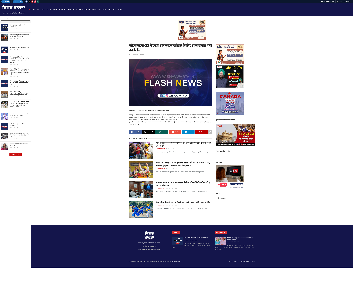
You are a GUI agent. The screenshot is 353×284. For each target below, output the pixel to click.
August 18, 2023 (133, 54)
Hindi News (6, 1)
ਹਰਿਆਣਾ (48, 9)
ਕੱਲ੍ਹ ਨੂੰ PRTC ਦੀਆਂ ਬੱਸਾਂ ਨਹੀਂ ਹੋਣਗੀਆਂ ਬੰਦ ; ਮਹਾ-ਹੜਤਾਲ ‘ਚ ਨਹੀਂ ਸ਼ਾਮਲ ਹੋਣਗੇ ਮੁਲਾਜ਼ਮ (19, 82)
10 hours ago (232, 242)
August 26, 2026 (189, 240)
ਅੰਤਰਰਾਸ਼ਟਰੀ (62, 9)
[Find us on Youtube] (32, 1)
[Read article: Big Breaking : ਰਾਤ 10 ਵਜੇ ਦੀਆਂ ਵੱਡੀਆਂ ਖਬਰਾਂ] (177, 241)
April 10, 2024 (170, 205)
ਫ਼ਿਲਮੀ (109, 9)
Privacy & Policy (245, 261)
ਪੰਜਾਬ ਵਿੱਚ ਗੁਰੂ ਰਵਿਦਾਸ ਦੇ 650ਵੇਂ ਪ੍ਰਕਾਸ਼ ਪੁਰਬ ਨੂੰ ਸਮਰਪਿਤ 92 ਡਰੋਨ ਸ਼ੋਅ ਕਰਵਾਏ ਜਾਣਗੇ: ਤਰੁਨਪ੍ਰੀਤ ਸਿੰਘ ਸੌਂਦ (19, 93)
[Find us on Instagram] (35, 1)
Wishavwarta (161, 148)
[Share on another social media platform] (210, 132)
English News (18, 1)
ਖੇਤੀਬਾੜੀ (81, 9)
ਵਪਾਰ (69, 9)
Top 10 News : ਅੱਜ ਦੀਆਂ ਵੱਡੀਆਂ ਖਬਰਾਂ (20, 47)
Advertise (236, 261)
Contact (253, 261)
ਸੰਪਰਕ (120, 9)
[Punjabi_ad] (192, 30)
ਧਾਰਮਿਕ (87, 9)
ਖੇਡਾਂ (99, 9)
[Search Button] (337, 1)
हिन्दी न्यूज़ (142, 54)
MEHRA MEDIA (176, 261)
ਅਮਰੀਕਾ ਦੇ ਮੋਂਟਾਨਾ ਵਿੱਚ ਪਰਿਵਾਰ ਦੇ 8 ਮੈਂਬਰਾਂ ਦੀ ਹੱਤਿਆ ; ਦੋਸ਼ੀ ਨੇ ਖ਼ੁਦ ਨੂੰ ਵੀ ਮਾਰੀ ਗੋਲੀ (19, 135)
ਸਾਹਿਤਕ (75, 9)
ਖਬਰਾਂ (38, 9)
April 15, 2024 (170, 148)
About (230, 261)
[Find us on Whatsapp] (38, 1)
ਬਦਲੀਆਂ (104, 9)
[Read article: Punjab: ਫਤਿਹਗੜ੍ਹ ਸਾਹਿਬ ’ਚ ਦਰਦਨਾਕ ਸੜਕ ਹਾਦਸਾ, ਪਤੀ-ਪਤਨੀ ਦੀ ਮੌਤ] (220, 241)
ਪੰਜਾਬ (42, 9)
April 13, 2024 (170, 168)
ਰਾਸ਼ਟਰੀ (55, 9)
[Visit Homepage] (13, 9)
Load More (15, 154)
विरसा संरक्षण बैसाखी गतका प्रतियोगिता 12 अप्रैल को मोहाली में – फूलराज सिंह (183, 202)
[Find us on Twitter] (29, 1)
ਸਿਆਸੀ (94, 9)
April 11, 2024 (170, 188)
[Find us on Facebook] (26, 1)
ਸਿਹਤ (114, 9)
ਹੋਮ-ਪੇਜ (33, 9)
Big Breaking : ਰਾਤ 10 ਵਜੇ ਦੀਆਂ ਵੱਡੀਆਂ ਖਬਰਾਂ (196, 237)
